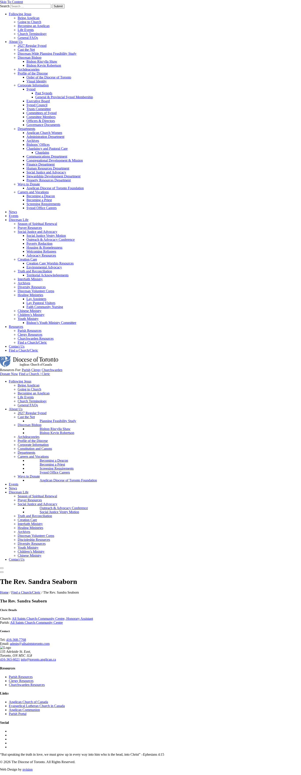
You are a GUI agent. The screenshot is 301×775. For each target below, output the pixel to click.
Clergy (36, 370)
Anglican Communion (24, 710)
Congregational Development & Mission (54, 160)
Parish (26, 370)
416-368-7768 (16, 640)
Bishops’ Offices (38, 144)
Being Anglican (28, 18)
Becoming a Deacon (40, 196)
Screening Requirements (43, 204)
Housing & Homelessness (44, 247)
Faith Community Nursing (44, 307)
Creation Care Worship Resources (50, 263)
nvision (27, 769)
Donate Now (9, 374)
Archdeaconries (28, 69)
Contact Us (16, 346)
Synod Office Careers (41, 208)
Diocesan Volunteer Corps (36, 291)
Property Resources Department (48, 180)
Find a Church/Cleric (32, 342)
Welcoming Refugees (41, 251)
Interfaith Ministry (30, 279)
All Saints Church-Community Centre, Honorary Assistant (52, 618)
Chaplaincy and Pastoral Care (47, 148)
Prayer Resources (30, 228)
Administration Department (45, 137)
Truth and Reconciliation (35, 271)
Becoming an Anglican (34, 26)
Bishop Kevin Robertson (43, 65)
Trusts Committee (38, 109)
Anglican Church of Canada (28, 702)
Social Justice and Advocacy (46, 172)
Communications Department (46, 156)
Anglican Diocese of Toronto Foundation (55, 188)
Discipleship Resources (34, 540)
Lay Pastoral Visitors (40, 303)
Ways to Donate (29, 184)
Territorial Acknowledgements (47, 275)
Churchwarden (52, 370)
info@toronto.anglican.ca (38, 659)
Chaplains (42, 152)
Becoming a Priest (39, 200)
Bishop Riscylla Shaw (41, 61)
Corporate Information (33, 85)
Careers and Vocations (33, 192)
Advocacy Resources (41, 255)
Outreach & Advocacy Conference (50, 239)
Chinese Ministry (29, 311)
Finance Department (40, 164)
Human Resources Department (47, 168)
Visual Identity (36, 81)
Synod (30, 89)
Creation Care (27, 259)
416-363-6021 (10, 659)
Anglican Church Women (44, 133)
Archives (32, 140)
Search (4, 6)
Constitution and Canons (35, 448)
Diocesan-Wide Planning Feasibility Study (47, 53)
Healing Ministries (30, 295)
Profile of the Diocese (33, 73)
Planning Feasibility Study (58, 421)
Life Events (26, 30)
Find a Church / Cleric (34, 374)
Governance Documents (43, 125)
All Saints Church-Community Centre (36, 622)
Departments (26, 129)
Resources (16, 326)
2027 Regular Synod (32, 45)
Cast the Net (26, 49)
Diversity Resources (32, 287)
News (13, 212)
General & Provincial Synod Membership (64, 97)
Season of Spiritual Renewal (37, 224)
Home (4, 592)
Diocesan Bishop (29, 57)
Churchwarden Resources (36, 338)
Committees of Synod (41, 113)
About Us (15, 42)
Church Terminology (32, 34)
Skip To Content (11, 2)
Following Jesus (20, 14)
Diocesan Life (18, 220)
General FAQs (28, 38)
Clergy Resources (30, 334)
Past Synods (43, 93)
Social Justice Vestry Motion (46, 235)
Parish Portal (17, 714)
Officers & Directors (40, 121)
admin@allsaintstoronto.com (30, 644)
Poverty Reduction (39, 243)
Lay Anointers (36, 299)
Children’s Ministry (31, 315)
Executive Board (38, 101)
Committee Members (41, 117)
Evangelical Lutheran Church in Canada (37, 706)
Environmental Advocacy (44, 267)
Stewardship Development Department (53, 176)
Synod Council (36, 105)
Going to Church (29, 22)
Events (13, 216)
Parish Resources (29, 330)
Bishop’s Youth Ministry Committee (51, 323)
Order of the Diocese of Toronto (48, 77)
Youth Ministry (28, 319)
